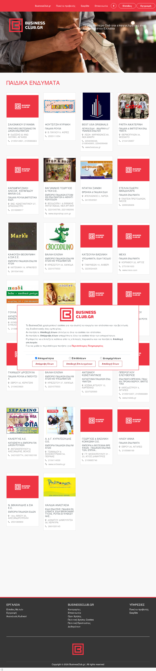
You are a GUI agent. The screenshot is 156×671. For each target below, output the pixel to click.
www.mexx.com (129, 270)
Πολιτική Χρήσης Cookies (81, 619)
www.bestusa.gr (93, 147)
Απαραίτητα (46, 358)
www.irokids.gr (129, 397)
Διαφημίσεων (112, 358)
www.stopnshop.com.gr (59, 213)
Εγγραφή (145, 5)
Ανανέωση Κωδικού (16, 616)
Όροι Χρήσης (74, 616)
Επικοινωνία (101, 5)
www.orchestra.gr (56, 464)
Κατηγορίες (74, 609)
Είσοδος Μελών (14, 609)
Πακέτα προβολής (65, 5)
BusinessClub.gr (43, 5)
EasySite (85, 5)
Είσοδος (127, 5)
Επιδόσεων (79, 358)
